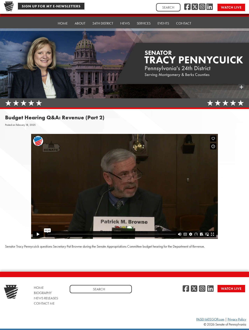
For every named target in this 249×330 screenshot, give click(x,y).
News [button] (125, 23)
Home (63, 23)
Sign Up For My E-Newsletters (51, 6)
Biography (43, 293)
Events (163, 23)
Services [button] (144, 23)
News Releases (46, 298)
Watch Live (231, 7)
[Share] (241, 87)
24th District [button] (102, 23)
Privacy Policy (237, 319)
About (80, 23)
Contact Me (44, 303)
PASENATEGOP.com (210, 319)
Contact (183, 23)
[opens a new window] (241, 79)
